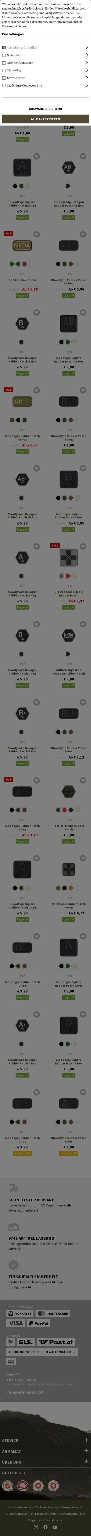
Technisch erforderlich (22, 48)
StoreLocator (16, 78)
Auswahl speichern (45, 109)
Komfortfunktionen (20, 63)
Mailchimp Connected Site (24, 86)
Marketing (14, 70)
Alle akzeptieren (45, 119)
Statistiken (14, 55)
